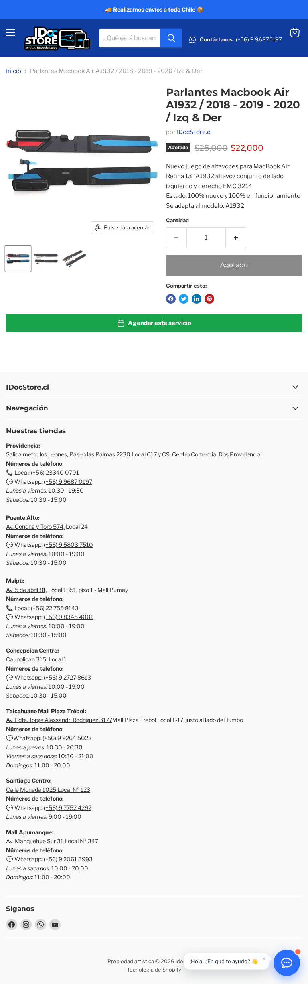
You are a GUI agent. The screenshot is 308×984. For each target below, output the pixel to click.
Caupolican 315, (26, 659)
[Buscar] (171, 38)
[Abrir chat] (287, 963)
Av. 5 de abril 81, (26, 589)
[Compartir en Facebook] (171, 299)
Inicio (13, 71)
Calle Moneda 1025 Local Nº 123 (48, 789)
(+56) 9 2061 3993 (68, 859)
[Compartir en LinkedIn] (196, 299)
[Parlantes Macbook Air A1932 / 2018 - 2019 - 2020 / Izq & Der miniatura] (18, 259)
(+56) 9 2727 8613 (67, 677)
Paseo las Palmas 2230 (99, 454)
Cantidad (177, 220)
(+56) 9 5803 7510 (68, 544)
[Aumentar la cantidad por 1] (236, 237)
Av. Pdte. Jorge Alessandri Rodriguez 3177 (59, 719)
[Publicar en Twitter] (183, 299)
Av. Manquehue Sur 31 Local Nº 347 (52, 841)
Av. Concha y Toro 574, (35, 526)
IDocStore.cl (194, 132)
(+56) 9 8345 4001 (68, 616)
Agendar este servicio (159, 323)
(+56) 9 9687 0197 (68, 481)
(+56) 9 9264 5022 (67, 737)
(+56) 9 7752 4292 (67, 807)
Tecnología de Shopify (154, 969)
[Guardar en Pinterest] (209, 299)
